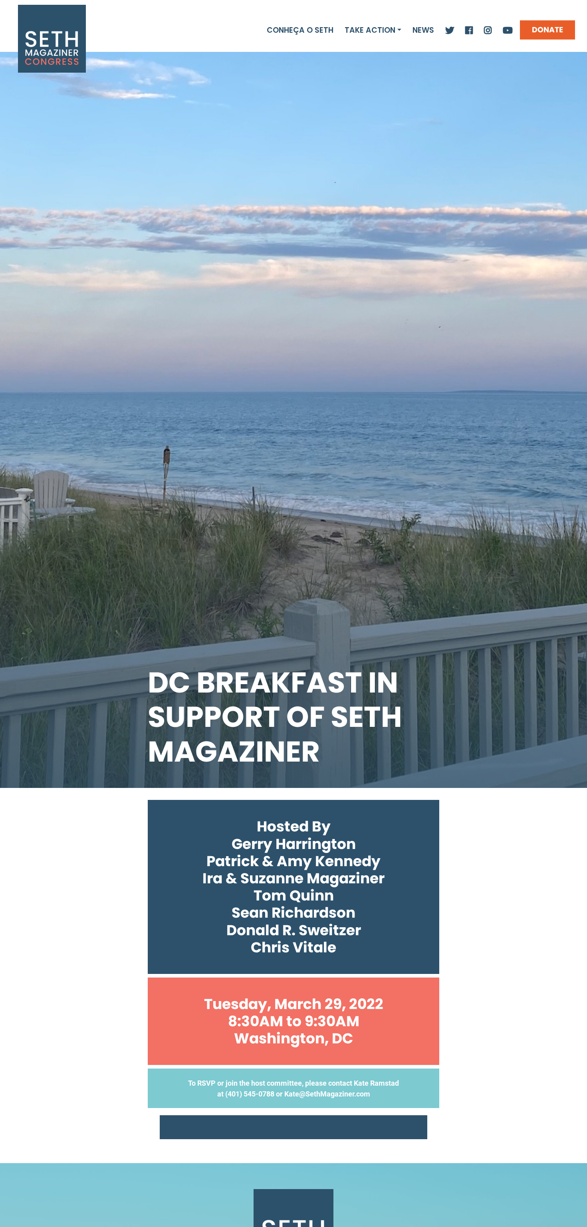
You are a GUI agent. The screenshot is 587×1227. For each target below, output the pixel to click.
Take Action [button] (370, 30)
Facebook (469, 31)
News (423, 30)
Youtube (508, 31)
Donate (547, 29)
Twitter (449, 31)
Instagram (488, 31)
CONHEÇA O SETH (300, 30)
